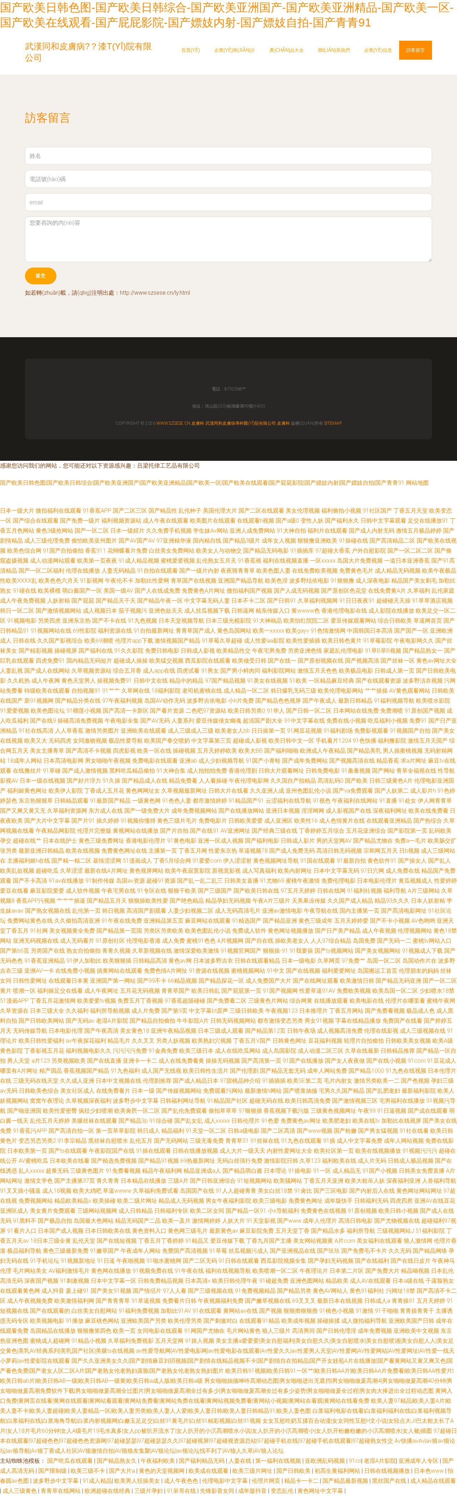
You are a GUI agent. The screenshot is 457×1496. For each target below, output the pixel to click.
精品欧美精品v (72, 1200)
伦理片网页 (267, 1480)
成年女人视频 (279, 540)
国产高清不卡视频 (88, 750)
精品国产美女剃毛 (414, 580)
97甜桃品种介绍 (240, 1080)
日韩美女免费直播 (422, 1170)
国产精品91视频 (158, 1160)
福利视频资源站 (121, 520)
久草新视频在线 (152, 950)
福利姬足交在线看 (60, 990)
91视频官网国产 (241, 950)
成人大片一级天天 (242, 1150)
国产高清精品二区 (392, 540)
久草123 (310, 1160)
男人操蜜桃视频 (403, 750)
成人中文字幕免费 (359, 1140)
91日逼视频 (391, 1110)
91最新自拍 (351, 860)
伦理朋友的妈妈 (419, 970)
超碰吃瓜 (47, 870)
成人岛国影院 (279, 1050)
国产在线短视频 (117, 1240)
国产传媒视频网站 (179, 1090)
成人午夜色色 (182, 1480)
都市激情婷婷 (210, 800)
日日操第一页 (268, 730)
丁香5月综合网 (172, 860)
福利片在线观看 (327, 530)
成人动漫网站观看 (53, 560)
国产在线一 (282, 660)
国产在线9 (43, 720)
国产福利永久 (342, 520)
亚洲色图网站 (307, 1280)
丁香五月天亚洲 (323, 1180)
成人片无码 (372, 1160)
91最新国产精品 (110, 800)
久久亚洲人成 (267, 790)
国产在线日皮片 (411, 1260)
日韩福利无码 (371, 1200)
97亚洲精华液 (173, 540)
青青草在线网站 (61, 1490)
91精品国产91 (246, 800)
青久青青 (107, 1180)
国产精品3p (133, 1120)
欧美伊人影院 (66, 790)
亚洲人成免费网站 (252, 530)
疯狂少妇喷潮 (96, 1110)
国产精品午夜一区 (160, 600)
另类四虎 (49, 620)
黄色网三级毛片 (188, 1230)
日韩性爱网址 (30, 980)
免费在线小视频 (346, 720)
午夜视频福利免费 (220, 1300)
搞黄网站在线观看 (119, 970)
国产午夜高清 (101, 1030)
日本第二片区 (347, 1270)
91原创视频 (362, 1210)
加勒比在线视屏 (401, 1120)
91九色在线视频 (406, 1070)
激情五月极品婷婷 (419, 530)
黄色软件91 (382, 860)
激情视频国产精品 (177, 640)
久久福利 (77, 1010)
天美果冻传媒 (309, 900)
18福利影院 (166, 690)
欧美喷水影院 (433, 700)
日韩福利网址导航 (183, 1100)
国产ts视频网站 (334, 950)
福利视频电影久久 (88, 1050)
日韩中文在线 (151, 680)
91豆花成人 (441, 1060)
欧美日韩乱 (205, 990)
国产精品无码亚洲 (398, 980)
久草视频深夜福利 (88, 1100)
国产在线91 (204, 830)
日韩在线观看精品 (257, 960)
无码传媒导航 (30, 1030)
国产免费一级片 (80, 520)
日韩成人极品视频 (410, 1160)
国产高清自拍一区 (71, 1130)
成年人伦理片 (320, 1220)
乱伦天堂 (83, 1240)
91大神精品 (267, 620)
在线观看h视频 (255, 520)
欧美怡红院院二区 (306, 620)
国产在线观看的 (50, 1310)
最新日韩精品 (355, 700)
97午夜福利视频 (122, 700)
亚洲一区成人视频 (220, 840)
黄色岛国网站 (234, 630)
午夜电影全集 (122, 720)
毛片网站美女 (30, 1270)
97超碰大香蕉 (332, 550)
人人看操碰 (213, 780)
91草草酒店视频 (432, 600)
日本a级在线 (408, 1280)
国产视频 (270, 1310)
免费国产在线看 (402, 1020)
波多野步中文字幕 (136, 1100)
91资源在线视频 (209, 970)
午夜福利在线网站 (355, 800)
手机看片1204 (333, 740)
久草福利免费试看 (156, 1190)
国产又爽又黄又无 (23, 810)
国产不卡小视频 (390, 920)
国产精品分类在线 (78, 700)
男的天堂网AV (334, 840)
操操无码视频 (223, 1060)
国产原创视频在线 (320, 660)
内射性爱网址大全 (289, 1150)
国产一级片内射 (199, 570)
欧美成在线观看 (209, 1470)
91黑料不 (24, 1220)
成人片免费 (145, 1010)
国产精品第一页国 (119, 930)
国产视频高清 (362, 660)
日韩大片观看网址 (281, 770)
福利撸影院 (392, 740)
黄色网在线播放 (111, 1270)
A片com (345, 1240)
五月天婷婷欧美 (217, 750)
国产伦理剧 (244, 1070)
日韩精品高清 (150, 960)
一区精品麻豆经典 (331, 680)
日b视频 (409, 850)
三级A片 (178, 1180)
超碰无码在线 (266, 1100)
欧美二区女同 (207, 1210)
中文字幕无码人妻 (207, 600)
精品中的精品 (186, 680)
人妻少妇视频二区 (191, 910)
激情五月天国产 (428, 740)
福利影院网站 (279, 670)
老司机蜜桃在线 (202, 690)
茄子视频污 (133, 610)
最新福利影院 (419, 1090)
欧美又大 (35, 740)
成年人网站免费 (327, 1070)
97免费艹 (353, 960)
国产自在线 (259, 940)
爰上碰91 (77, 1290)
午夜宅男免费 (269, 650)
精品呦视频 (415, 1270)
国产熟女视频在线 (48, 910)
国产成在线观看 (428, 1110)
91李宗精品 (72, 1140)
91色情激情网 (328, 630)
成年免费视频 (375, 1330)
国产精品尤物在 (373, 840)
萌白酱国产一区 (82, 590)
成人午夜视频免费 (30, 1300)
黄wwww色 (305, 610)
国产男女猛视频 (378, 1130)
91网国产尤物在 (204, 1330)
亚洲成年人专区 (419, 1460)
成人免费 (173, 940)
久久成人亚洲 (77, 1080)
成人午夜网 (45, 680)
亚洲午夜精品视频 (173, 1030)
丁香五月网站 (346, 1010)
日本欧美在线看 (70, 1160)
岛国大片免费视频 (360, 560)
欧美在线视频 (83, 850)
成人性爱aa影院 (264, 640)
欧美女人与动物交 (219, 550)
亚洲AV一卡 (39, 970)
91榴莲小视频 (83, 710)
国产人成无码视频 (297, 590)
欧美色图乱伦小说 (208, 930)
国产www (289, 1220)
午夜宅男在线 (118, 890)
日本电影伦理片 (377, 880)
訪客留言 (415, 50)
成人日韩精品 (136, 1210)
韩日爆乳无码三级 (293, 690)
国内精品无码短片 (89, 660)
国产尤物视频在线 (397, 1220)
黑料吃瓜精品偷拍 (132, 770)
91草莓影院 (377, 640)
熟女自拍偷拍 (83, 950)
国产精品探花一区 (221, 980)
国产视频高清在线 (352, 760)
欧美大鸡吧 (87, 1190)
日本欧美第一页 (27, 1150)
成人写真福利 (259, 870)
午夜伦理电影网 (249, 780)
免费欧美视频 (354, 990)
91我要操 (301, 950)
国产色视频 (415, 1080)
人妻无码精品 (118, 570)
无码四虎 (60, 740)
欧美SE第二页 (304, 1080)
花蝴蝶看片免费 (127, 550)
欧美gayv (297, 630)
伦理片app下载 (134, 640)
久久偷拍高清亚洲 (77, 920)
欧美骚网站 (287, 1180)
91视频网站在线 (51, 630)
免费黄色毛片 (356, 570)
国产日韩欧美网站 (41, 1020)
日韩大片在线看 (228, 790)
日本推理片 (313, 1010)
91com (417, 1060)
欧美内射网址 (295, 870)
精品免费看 (183, 780)
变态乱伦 (283, 1490)
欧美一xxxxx (268, 630)
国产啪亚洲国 (24, 1110)
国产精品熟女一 (423, 650)
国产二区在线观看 (261, 510)
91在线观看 (207, 1310)
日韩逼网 (242, 610)
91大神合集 (171, 770)
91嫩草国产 (104, 1250)
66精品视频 (182, 980)
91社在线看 (414, 1130)
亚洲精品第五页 (164, 920)
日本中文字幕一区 (113, 1280)
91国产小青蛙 (263, 760)
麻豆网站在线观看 (208, 920)
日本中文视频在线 (118, 1080)
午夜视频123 (281, 1010)
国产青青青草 (113, 1300)
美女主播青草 (47, 750)
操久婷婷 (107, 820)
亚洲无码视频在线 (36, 940)
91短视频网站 (254, 1180)
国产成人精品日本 (196, 1080)
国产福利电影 (262, 840)
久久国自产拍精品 (293, 780)
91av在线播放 (66, 880)
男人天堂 (18, 1060)
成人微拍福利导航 (364, 1320)
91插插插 (274, 1080)
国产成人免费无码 (292, 850)
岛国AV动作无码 (164, 700)
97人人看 (174, 1290)
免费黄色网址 (305, 1200)
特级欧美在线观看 (47, 690)
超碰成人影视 (250, 740)
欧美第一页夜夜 (97, 560)
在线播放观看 (331, 1000)
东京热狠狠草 (36, 800)
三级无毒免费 (207, 1140)
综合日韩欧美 (395, 620)
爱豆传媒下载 (227, 1240)
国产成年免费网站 (305, 760)
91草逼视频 (146, 1300)
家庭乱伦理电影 (343, 650)
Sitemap (333, 423)
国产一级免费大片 (147, 810)
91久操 (111, 780)
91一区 (322, 1170)
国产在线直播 (104, 1060)
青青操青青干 (417, 1310)
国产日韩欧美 (294, 1470)
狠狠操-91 (275, 950)
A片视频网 (230, 940)
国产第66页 (14, 950)
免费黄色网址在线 (124, 850)
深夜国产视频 (41, 1280)
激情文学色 (38, 1180)
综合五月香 (127, 670)
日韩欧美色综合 (39, 1090)
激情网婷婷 (206, 1220)
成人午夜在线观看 (166, 520)
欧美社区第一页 (334, 1150)
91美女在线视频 (267, 680)
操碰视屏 (65, 650)
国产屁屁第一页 (241, 990)
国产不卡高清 (30, 880)
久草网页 (328, 960)
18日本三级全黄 (50, 1240)
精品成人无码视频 (181, 1200)
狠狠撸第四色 (94, 1330)
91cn (355, 1460)
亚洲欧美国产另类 (143, 1320)
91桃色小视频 (336, 1310)
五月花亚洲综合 (366, 830)
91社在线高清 (36, 730)
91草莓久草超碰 (222, 640)
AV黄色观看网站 (409, 690)
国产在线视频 (303, 970)
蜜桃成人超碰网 (50, 1340)
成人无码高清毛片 (238, 910)
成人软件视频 (83, 890)
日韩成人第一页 (395, 670)
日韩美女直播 (241, 880)
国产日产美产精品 (338, 930)
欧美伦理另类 (185, 1320)
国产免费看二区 (227, 1000)
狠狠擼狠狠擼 (300, 1310)
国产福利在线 (96, 650)
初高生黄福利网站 (338, 1470)
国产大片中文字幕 (47, 820)
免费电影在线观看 (155, 760)
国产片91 (83, 820)
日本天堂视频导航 (181, 620)
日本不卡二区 (248, 600)
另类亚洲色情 (305, 650)
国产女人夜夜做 (345, 1060)
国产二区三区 (130, 510)
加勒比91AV (176, 1310)
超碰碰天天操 (393, 600)
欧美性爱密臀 (60, 1110)
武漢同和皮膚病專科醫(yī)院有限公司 (240, 423)
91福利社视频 (364, 890)
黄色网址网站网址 (419, 1190)
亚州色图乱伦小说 (308, 790)
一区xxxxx (323, 560)
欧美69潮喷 (99, 640)
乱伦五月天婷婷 (50, 1120)
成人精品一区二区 (246, 690)
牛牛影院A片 (193, 1020)
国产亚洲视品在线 (293, 1250)
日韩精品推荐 (398, 1050)
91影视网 (92, 580)
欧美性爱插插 (303, 640)
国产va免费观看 (353, 790)
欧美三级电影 (270, 1200)
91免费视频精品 (255, 1290)
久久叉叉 (143, 1040)
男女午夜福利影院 (228, 1200)
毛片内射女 (338, 1080)
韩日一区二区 (17, 610)
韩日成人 (148, 1130)
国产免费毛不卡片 (364, 1250)
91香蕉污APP (30, 1130)
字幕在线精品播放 (358, 1020)
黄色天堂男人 (78, 680)
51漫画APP (14, 1000)
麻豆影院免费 (257, 1230)
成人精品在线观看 (433, 1480)
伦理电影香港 (143, 940)
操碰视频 (184, 750)
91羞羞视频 (356, 770)
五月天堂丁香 (292, 1230)
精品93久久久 (392, 900)
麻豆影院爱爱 (47, 890)
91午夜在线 (189, 1270)
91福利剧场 (338, 730)
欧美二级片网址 (137, 1200)
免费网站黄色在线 (30, 920)
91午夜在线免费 (121, 920)
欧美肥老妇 (336, 1120)
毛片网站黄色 (243, 1330)
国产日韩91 (281, 600)
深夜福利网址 (390, 810)
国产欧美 (356, 780)
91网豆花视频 (304, 730)
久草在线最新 (362, 1050)
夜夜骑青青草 (238, 570)
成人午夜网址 (101, 990)
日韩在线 (24, 640)
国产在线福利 (372, 1260)
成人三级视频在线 (423, 1030)
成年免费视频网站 (194, 810)
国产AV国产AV (137, 540)
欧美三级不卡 (88, 1470)
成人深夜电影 (373, 580)
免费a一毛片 (410, 840)
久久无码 (399, 1250)
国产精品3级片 (241, 540)
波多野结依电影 (309, 580)
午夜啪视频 (130, 1260)
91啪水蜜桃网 (163, 1260)
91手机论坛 (44, 1260)
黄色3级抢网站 (54, 530)
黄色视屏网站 (146, 870)
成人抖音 (52, 1290)
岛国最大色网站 (94, 1220)
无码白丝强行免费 (239, 1160)
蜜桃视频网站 (248, 970)
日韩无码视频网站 (233, 1020)
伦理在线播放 (83, 570)
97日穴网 (372, 870)
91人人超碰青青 (236, 1190)
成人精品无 (346, 1170)
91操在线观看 (153, 1150)
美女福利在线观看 (379, 1240)
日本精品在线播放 (143, 1180)
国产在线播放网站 (241, 810)
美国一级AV (118, 590)
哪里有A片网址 (19, 1070)
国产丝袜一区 (398, 660)
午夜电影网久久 (414, 640)
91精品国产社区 (227, 1100)
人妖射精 (58, 600)
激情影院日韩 (281, 1160)
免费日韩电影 (162, 650)
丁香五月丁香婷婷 (161, 1240)
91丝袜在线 (265, 1140)
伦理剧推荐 (157, 1080)
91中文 (276, 970)
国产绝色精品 (187, 900)
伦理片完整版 (94, 830)
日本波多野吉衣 (213, 960)
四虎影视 (124, 750)
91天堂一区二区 (206, 1130)
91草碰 (52, 770)
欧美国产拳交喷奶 (167, 740)
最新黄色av (223, 1230)
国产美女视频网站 (378, 950)
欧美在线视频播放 (378, 1150)
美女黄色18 (134, 1030)
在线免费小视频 (75, 970)
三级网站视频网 (97, 1210)
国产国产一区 (411, 630)
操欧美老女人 (292, 940)
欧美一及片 (176, 1220)
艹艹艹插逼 (71, 900)
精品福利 (172, 1130)
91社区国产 (377, 510)
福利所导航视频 (110, 1010)
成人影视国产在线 (348, 810)
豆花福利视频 (325, 1040)
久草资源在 (14, 1010)
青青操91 (403, 1300)
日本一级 (143, 1090)
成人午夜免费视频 (23, 600)
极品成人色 (420, 1010)
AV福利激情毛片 (69, 1270)
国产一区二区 (92, 530)
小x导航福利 (283, 1210)
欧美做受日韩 (249, 660)
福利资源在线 (115, 630)
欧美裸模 (49, 590)
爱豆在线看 (14, 890)
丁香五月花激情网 (53, 1000)
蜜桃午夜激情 (303, 880)
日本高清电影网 (64, 760)
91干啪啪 (386, 1310)
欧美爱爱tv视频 (96, 1000)
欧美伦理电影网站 (340, 690)
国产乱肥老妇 (383, 1090)
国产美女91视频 (111, 1290)
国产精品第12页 (265, 1030)
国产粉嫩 (345, 1130)
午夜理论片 (314, 1270)
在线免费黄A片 (387, 590)
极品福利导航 (24, 1250)
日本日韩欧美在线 (108, 1230)
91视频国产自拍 (410, 730)
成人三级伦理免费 (47, 540)
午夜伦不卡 (119, 580)
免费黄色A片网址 (203, 590)
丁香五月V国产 (252, 1040)
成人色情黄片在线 (342, 820)
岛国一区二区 (384, 960)
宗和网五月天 (380, 850)
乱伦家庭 (443, 590)
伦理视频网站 (415, 930)
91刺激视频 (74, 1280)
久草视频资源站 (91, 670)
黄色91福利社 (367, 1290)
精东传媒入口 (273, 610)
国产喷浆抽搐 (300, 1090)
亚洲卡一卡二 (140, 1060)
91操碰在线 (353, 540)
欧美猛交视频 (166, 660)
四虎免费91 (50, 660)
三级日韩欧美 (247, 1010)
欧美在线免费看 (428, 810)
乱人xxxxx (31, 1170)
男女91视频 (319, 1020)
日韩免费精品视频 (161, 1280)
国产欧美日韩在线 (256, 890)
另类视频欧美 (68, 1060)
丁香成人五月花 (104, 790)
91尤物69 (272, 880)
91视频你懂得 (138, 820)
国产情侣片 (147, 1290)
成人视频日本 (100, 610)
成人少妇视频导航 (221, 760)
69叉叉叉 (304, 1300)
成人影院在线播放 (391, 610)
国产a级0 (287, 520)
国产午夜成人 (319, 700)
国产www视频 (314, 1130)
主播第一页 (163, 850)
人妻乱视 (11, 670)
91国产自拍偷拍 (63, 550)
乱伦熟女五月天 (216, 560)
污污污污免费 (130, 1050)
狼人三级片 (276, 1330)
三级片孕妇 (149, 1490)
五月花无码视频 (140, 990)
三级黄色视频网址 (333, 1110)
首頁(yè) (190, 50)
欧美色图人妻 (273, 570)
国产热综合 (427, 820)
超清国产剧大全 (263, 720)
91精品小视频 (88, 1340)
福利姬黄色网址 (27, 790)
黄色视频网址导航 (276, 860)
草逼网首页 (427, 620)
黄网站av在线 (240, 1310)
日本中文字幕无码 (336, 870)
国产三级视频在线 (210, 1290)
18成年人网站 (24, 760)
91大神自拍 (291, 530)
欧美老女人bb (232, 730)
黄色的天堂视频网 (162, 1470)
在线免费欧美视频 (315, 570)
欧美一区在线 (154, 750)
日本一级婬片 (127, 530)
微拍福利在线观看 (58, 510)
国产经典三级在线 (274, 830)
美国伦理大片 (220, 510)
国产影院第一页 (407, 830)
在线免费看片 (113, 1090)
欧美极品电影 (356, 670)
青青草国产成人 (196, 630)
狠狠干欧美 (182, 890)
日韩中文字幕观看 (383, 520)
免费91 (418, 720)
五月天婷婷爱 (351, 920)
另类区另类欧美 (164, 930)
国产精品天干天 (116, 600)
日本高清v (198, 1280)
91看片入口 (21, 1230)
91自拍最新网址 (154, 630)
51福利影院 (430, 1230)
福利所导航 (361, 1230)
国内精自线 (207, 540)
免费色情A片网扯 (165, 970)
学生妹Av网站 (210, 530)
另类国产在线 (48, 950)
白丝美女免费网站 (172, 550)
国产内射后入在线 (372, 1190)
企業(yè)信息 (378, 50)
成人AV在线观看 (370, 1280)
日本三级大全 (47, 1010)
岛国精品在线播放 (53, 1330)
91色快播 (364, 740)
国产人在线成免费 (157, 590)
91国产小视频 (379, 1170)
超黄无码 (57, 1170)
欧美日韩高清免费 (308, 1100)
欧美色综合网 (24, 550)
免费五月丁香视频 (140, 1000)
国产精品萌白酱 (242, 1170)
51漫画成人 (137, 860)
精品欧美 (337, 1280)
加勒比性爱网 (152, 580)
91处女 (407, 800)
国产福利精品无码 (202, 1460)
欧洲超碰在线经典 (108, 1490)
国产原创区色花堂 (344, 590)
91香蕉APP (97, 510)
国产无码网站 (171, 1140)
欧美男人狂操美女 (137, 1480)
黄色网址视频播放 (290, 930)
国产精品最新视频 (346, 1480)
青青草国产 (175, 990)
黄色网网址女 (143, 790)
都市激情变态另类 (280, 1020)
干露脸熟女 (440, 1280)
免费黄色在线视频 (323, 1210)
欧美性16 (306, 820)
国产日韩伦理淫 (336, 1330)
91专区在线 (151, 890)
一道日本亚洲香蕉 (407, 560)
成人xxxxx (217, 1120)
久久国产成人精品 (350, 900)
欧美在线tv (366, 1120)
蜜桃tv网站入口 (432, 940)
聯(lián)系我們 (334, 50)
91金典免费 (163, 1050)
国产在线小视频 (386, 1060)
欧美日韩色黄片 (342, 640)
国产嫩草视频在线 (268, 1300)
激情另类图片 (102, 730)
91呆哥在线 (182, 1490)
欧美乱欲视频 (17, 870)
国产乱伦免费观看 (184, 1110)
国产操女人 (412, 860)
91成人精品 (97, 1480)
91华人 (276, 710)
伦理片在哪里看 (405, 1000)
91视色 (322, 800)
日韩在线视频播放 (387, 1470)
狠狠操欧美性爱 (148, 900)
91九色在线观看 (301, 1140)
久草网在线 (135, 690)
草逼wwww (117, 1190)
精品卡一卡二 (302, 1480)
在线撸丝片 (27, 770)
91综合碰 (161, 1120)
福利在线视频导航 (228, 1270)
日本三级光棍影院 (228, 620)
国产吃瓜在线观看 (70, 1460)
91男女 (210, 670)
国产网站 (383, 770)
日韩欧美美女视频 (408, 1040)
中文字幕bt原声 (208, 1010)
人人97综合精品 (331, 940)
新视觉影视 (226, 870)
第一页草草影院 (116, 1130)
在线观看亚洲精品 (389, 820)
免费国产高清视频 (185, 1250)
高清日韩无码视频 (339, 850)
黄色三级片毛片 (177, 820)
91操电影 (300, 1170)
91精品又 (197, 1240)
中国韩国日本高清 (370, 630)
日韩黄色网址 (289, 1040)
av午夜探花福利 (86, 1040)
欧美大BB (250, 750)
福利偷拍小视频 (341, 510)
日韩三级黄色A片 (391, 780)
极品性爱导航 (126, 740)
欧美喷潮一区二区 (275, 1270)
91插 (329, 1140)
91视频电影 (21, 620)
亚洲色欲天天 (166, 610)
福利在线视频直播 (285, 560)
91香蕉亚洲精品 (44, 960)
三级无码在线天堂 (36, 1080)
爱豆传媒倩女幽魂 (218, 720)
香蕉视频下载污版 (286, 1110)
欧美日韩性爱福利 (41, 1040)
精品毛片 (118, 1040)
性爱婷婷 (445, 880)
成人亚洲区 (278, 820)
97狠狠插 (250, 1110)
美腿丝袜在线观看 (94, 1120)
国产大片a (122, 1470)
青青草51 (237, 1140)
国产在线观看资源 (378, 680)
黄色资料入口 (149, 1230)
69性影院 (84, 630)
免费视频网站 (36, 1200)
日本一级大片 (17, 510)
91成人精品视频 (139, 560)
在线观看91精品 (259, 1320)
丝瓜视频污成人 (248, 1250)
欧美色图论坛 (48, 710)
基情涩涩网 (107, 860)
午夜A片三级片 (271, 900)
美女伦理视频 (303, 510)
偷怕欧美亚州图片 (94, 540)
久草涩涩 (71, 870)
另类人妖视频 (173, 1040)
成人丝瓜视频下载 (207, 610)
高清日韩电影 (355, 1220)
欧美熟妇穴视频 (212, 1040)
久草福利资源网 (67, 810)
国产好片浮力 (84, 780)
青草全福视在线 (416, 770)
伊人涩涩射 (237, 860)
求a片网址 (414, 760)
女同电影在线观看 (160, 1330)
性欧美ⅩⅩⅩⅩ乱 (18, 580)
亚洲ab (188, 760)
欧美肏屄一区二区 (137, 1110)
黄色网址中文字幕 (321, 1490)
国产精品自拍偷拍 (152, 1020)
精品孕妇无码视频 (228, 900)
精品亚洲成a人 (202, 1170)
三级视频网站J (395, 1230)
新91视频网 (39, 700)
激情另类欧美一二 (377, 1080)
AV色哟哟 (423, 920)
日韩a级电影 (244, 1130)
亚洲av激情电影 (282, 910)
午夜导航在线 (321, 910)
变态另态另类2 (37, 1140)
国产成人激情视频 (85, 770)
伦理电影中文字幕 (225, 1480)
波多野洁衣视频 (423, 680)
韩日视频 (113, 910)
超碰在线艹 (27, 840)
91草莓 (218, 1250)
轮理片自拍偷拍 (364, 1040)
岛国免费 (364, 940)
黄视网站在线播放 (136, 830)
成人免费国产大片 (268, 980)
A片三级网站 (424, 890)
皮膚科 (197, 423)
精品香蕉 (387, 760)
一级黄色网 (146, 800)
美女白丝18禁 (275, 1190)
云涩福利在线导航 (288, 800)
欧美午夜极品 (439, 570)
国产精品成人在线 (144, 780)
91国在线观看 (317, 860)
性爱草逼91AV (317, 990)
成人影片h (423, 790)
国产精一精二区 (71, 860)
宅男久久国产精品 (342, 1090)
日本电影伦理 (66, 1030)
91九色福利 (125, 1070)
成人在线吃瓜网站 (238, 1050)
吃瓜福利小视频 (388, 720)
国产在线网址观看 (315, 980)
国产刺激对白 (221, 1320)
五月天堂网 (169, 1340)
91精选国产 (246, 920)
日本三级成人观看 (220, 1030)
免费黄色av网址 (301, 1120)
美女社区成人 (77, 1090)
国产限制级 (53, 1470)
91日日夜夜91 (357, 600)
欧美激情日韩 (357, 980)
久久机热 (18, 680)
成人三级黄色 (20, 1490)
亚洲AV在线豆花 (434, 1200)
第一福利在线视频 (278, 1460)
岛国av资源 (130, 880)
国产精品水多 (328, 1230)
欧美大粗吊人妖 (365, 1180)
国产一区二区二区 (410, 550)
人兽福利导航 (439, 1180)
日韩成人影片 (298, 840)
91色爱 (270, 1120)
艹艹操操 (376, 690)
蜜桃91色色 (201, 940)
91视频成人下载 (422, 950)
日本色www (429, 1470)
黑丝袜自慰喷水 (108, 1140)
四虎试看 (188, 670)
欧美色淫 (276, 580)
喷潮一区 (24, 990)
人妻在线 (240, 1460)
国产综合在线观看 (36, 520)
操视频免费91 (114, 680)
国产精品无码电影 (266, 550)
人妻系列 (182, 720)
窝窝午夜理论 (47, 1100)
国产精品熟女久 (117, 1460)
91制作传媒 (100, 880)
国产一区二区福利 (41, 570)
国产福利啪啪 (281, 750)
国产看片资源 (167, 710)
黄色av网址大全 (436, 660)
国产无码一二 (394, 940)
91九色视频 (142, 620)
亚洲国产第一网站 (113, 980)
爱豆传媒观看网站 (353, 620)
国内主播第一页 (360, 910)
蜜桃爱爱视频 (178, 560)
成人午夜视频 (379, 930)
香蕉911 (95, 550)
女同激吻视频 (90, 740)
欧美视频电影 (47, 1320)
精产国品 (50, 1070)
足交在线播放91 (428, 520)
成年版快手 (338, 1200)
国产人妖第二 (392, 790)
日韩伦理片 (245, 1120)
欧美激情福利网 (74, 1300)
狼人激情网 (418, 1240)
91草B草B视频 (383, 650)
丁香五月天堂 (410, 510)
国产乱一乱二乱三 (200, 880)
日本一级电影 (299, 960)
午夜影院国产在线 (112, 1150)
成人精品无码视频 (398, 570)
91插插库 (302, 550)
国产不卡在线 (109, 620)
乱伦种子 (190, 510)
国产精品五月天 (107, 900)
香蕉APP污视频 (35, 900)
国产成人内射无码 (372, 530)
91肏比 (303, 1190)
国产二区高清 (278, 1130)
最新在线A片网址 (106, 870)
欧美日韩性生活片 (205, 1070)
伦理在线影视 (381, 1030)
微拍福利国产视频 (249, 590)
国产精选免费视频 (114, 1160)
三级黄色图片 (87, 1170)
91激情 (364, 1310)
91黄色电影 (181, 840)
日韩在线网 (331, 890)
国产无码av (80, 1020)
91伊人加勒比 (83, 960)
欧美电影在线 (367, 1000)
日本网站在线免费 (356, 710)
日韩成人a (377, 1300)
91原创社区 (110, 940)
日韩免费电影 (323, 770)
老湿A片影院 (112, 1020)
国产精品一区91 (246, 1210)
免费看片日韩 (179, 1300)
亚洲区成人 (14, 1210)
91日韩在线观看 (239, 1260)
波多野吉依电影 (207, 700)
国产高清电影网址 (404, 910)
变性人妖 (312, 520)
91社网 (39, 930)
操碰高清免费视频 (80, 720)
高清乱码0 (330, 780)
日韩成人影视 (198, 650)
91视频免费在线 (152, 1270)
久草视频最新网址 (184, 790)
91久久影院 (129, 650)
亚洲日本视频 (283, 810)
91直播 (388, 800)
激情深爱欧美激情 (196, 950)
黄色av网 (180, 960)
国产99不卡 (151, 980)
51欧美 (298, 680)
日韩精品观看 (71, 800)
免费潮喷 (391, 710)
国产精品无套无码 (283, 1070)
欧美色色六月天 (59, 580)
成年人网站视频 (404, 1140)
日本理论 (275, 1170)
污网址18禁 (400, 1290)
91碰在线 (24, 590)
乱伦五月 (141, 1140)
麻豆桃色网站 (102, 1320)
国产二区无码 (200, 1260)
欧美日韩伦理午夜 (235, 1280)
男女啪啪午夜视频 (108, 760)
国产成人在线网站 (47, 670)
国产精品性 (163, 510)
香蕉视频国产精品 (86, 1070)
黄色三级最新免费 (66, 1250)
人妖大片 (233, 1220)
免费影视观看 (371, 730)
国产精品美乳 (364, 750)
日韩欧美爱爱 (245, 820)
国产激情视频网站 (58, 610)
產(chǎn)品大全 (287, 50)
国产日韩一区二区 (309, 710)
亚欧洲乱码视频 (325, 1460)
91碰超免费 (273, 1280)
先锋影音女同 (218, 1490)
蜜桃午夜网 (441, 1000)
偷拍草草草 (223, 1110)
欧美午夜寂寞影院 (188, 870)
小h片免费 (241, 700)
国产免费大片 (382, 1270)
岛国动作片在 (419, 960)
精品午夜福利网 (162, 1170)
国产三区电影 (330, 1190)
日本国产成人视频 (61, 1230)
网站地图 (417, 482)
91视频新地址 (78, 1260)
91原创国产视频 (425, 710)
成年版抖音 (253, 1490)
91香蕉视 (249, 560)
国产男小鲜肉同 (240, 670)
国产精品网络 (430, 1250)
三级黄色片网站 (268, 1000)
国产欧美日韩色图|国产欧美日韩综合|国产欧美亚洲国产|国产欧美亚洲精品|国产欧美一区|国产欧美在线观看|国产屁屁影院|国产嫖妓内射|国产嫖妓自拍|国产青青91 (202, 482)
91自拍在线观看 (157, 570)
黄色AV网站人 (330, 1290)
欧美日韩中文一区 (291, 740)
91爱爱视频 (14, 710)
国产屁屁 (82, 600)
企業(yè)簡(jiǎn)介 (234, 50)
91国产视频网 (280, 990)
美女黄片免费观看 (53, 1210)
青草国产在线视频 (193, 580)
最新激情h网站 (263, 1090)
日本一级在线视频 (42, 780)
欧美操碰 (104, 1200)
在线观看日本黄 (69, 980)
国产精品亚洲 (280, 920)
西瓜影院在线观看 (208, 660)
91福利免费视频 (139, 1310)
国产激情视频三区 (355, 1100)
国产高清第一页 (261, 1060)
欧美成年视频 (298, 1320)
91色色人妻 (176, 800)
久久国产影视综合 (60, 640)
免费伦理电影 (338, 880)
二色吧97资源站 (206, 710)
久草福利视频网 (318, 600)
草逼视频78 (253, 850)
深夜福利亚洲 (403, 1180)
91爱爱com (207, 860)
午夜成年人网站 (141, 1250)
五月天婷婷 (431, 1300)
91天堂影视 (261, 1220)
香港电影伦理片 (146, 840)
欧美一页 (124, 1330)
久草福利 (418, 590)
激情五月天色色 (317, 670)
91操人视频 (199, 1340)
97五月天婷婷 (298, 890)
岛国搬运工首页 (377, 970)
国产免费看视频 (385, 1010)
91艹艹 (111, 690)
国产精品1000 (366, 1070)
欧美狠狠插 (117, 960)
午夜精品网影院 (56, 830)
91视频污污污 (419, 1150)
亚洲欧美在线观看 (143, 730)
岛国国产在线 (197, 1190)
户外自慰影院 (369, 550)
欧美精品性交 (233, 650)
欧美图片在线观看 (213, 520)
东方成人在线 (106, 810)
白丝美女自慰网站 (94, 1310)
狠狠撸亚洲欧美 (317, 540)
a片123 (40, 1060)
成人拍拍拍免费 (207, 770)
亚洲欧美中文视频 (416, 1330)
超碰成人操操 (131, 660)
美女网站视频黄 (313, 1240)
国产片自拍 (174, 830)
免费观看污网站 (223, 1090)
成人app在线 (159, 670)
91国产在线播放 (303, 1060)
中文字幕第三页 (211, 740)
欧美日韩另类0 (246, 710)
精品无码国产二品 (138, 1220)
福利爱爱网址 (339, 970)
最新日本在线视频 (340, 1300)
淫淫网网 (312, 810)
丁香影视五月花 (44, 1050)
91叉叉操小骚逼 (20, 1190)
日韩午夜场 (301, 1030)
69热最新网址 (197, 1160)
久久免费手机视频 (169, 530)
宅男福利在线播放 (402, 1100)
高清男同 (303, 1330)
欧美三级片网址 (253, 1470)
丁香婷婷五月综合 (322, 830)
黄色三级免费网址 (101, 840)
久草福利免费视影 (131, 1340)
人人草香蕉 (69, 730)
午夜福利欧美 (158, 1460)
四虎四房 (401, 1200)
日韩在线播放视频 (195, 1150)
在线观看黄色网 (20, 1290)
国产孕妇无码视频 (330, 1260)
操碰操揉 (328, 1320)
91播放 (75, 1320)
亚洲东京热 (76, 620)
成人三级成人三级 (191, 730)
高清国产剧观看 (146, 910)
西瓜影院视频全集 (283, 1260)
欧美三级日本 (196, 1050)
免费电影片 (213, 820)
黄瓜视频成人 (415, 880)
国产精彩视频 (36, 650)
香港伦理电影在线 (344, 610)
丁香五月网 (193, 850)
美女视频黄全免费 (72, 930)
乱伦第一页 (86, 910)
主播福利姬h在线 (28, 860)
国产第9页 (174, 1010)
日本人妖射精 (428, 900)
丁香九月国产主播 (269, 1240)
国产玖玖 (328, 1250)
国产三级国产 (215, 890)
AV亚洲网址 (235, 830)
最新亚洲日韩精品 (41, 850)
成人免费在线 (403, 870)
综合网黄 (301, 1000)
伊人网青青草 (435, 800)
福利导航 (394, 890)
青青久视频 (116, 950)
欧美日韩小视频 (398, 1210)
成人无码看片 (77, 940)
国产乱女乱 (188, 1120)
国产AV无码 (155, 720)
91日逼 (106, 1260)
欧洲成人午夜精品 (323, 750)
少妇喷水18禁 (437, 990)
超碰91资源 (161, 880)
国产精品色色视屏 (278, 700)
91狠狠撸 (342, 580)
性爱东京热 (223, 850)
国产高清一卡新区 (126, 710)
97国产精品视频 (225, 680)
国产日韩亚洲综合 (213, 1180)
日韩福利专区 (171, 1210)
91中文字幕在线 (304, 720)
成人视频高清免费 (340, 1030)
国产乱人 (439, 860)
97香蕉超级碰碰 (185, 1000)
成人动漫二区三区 (320, 1050)
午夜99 (367, 1110)
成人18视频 (56, 1190)
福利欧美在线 (339, 1160)
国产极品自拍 (55, 1220)
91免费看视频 (123, 1170)
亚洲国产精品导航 (240, 580)
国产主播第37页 (74, 1180)
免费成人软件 (249, 930)
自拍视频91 (86, 690)
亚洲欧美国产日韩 (411, 1320)
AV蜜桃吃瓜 (33, 1160)
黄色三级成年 (315, 920)
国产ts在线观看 (68, 1150)
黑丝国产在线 (390, 1480)
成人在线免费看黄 (181, 1060)
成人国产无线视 (161, 1070)
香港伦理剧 (242, 770)
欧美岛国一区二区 (395, 990)
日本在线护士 (60, 840)
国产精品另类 (294, 1290)
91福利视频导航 (394, 700)
